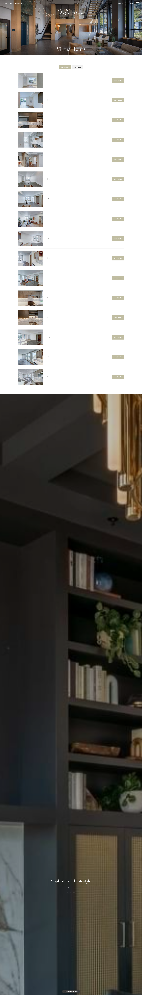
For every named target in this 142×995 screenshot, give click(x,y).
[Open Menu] (137, 3)
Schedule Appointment (72, 991)
